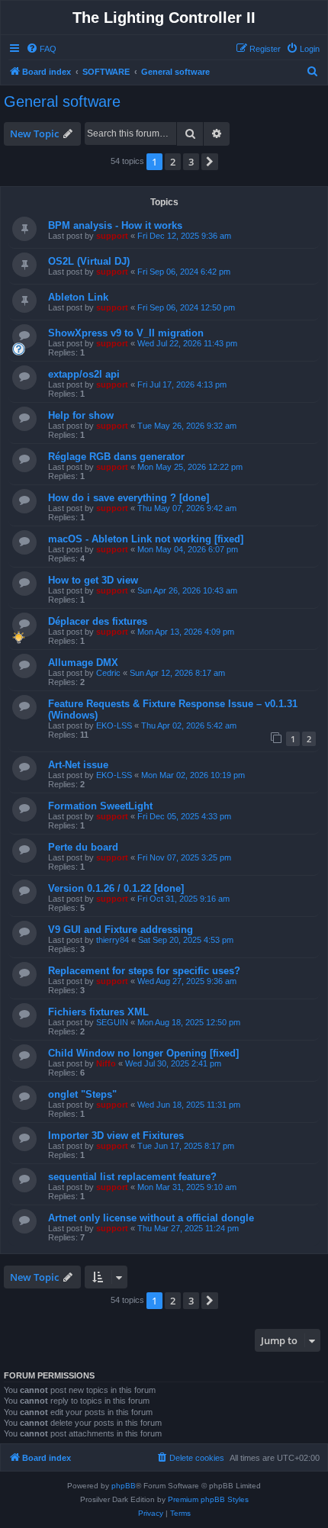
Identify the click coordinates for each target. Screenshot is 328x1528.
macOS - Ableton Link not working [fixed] (145, 539)
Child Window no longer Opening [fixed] (143, 1053)
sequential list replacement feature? (132, 1176)
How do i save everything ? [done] (128, 497)
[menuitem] (41, 49)
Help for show (81, 415)
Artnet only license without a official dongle (151, 1218)
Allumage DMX (83, 662)
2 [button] (172, 162)
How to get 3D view (93, 580)
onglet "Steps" (82, 1094)
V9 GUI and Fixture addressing (120, 929)
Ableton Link (78, 297)
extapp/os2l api (84, 374)
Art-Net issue (78, 764)
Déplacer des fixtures (97, 621)
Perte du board (83, 847)
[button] (209, 161)
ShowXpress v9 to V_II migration (126, 333)
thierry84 (112, 939)
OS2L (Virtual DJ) (89, 261)
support (112, 235)
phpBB (123, 1485)
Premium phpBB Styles (208, 1499)
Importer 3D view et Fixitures (116, 1135)
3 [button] (191, 162)
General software (62, 101)
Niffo (106, 1063)
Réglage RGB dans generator (116, 456)
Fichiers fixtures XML (98, 1012)
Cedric (108, 672)
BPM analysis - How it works (115, 225)
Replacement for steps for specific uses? (144, 970)
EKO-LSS (114, 725)
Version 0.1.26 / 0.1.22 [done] (116, 888)
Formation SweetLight (100, 806)
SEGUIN (112, 1022)
